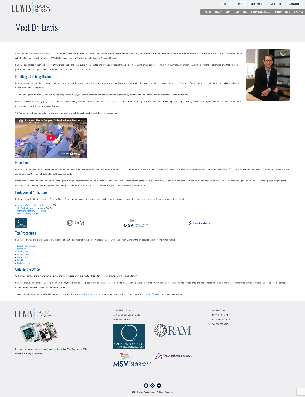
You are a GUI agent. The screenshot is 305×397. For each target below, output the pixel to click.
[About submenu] (211, 12)
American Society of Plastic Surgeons (33, 205)
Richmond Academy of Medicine (31, 210)
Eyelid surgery (23, 263)
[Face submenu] (239, 12)
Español (240, 3)
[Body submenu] (231, 12)
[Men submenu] (247, 12)
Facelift (20, 260)
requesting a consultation (88, 294)
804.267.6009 (224, 319)
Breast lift (21, 248)
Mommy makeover (25, 254)
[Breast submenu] (222, 12)
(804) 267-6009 (152, 294)
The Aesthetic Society (26, 208)
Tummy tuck (22, 251)
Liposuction (22, 257)
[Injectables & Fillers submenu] (271, 12)
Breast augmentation (26, 246)
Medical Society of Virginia (29, 213)
